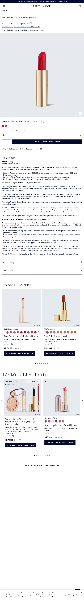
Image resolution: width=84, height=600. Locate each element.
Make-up (10, 18)
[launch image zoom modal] (80, 113)
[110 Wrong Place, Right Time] (32, 332)
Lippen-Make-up (21, 18)
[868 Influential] (50, 332)
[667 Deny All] (71, 332)
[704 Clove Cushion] (56, 421)
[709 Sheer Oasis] (52, 421)
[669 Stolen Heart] (68, 332)
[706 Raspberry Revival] (49, 421)
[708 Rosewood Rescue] (63, 421)
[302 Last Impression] (21, 332)
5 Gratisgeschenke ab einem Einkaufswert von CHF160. (42, 1)
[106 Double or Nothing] (28, 332)
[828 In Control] (61, 332)
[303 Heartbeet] (25, 332)
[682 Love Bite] (54, 332)
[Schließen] (81, 593)
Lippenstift (32, 18)
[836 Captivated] (75, 332)
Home (4, 18)
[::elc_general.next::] (38, 332)
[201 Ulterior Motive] (14, 332)
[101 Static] (18, 332)
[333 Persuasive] (47, 332)
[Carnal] (3, 126)
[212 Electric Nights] (7, 332)
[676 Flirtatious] (57, 332)
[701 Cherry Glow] (45, 421)
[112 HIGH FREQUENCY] (11, 332)
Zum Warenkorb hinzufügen (47, 142)
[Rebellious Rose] (6, 126)
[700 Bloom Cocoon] (59, 421)
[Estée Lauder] (42, 6)
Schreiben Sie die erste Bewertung (42, 466)
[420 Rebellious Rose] (64, 332)
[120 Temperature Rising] (35, 332)
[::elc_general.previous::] (5, 332)
